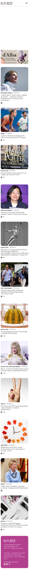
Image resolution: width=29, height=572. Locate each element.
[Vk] (9, 564)
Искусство (4, 170)
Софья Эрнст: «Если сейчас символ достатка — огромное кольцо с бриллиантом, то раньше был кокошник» (14, 97)
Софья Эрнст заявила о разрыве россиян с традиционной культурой (14, 487)
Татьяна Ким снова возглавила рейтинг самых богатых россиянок (14, 213)
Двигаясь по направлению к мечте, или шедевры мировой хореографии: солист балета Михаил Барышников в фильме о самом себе (14, 252)
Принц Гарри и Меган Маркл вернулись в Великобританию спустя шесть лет (12, 292)
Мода (10, 93)
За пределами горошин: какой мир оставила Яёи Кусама (14, 332)
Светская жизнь (6, 210)
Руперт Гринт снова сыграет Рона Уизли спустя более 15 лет (13, 174)
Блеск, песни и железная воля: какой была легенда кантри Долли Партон (14, 370)
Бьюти (3, 404)
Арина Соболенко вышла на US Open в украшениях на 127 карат (13, 137)
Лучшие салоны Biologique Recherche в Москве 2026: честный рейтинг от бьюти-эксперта (14, 525)
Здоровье (4, 445)
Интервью (4, 93)
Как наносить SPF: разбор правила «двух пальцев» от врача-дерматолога (14, 408)
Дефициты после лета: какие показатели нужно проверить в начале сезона (13, 449)
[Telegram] (4, 564)
